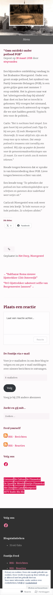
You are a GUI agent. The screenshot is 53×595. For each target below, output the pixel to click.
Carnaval (9, 479)
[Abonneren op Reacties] (6, 445)
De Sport (8, 483)
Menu (26, 39)
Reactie (40, 339)
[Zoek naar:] (26, 416)
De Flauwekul (33, 479)
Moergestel (37, 255)
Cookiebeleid (31, 583)
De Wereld (19, 483)
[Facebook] (6, 464)
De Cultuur (19, 479)
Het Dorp (24, 255)
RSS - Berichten (17, 436)
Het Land (19, 487)
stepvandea (10, 61)
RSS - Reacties (16, 445)
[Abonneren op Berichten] (6, 436)
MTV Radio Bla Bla (14, 491)
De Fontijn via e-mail (17, 353)
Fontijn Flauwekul (34, 483)
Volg (9, 388)
